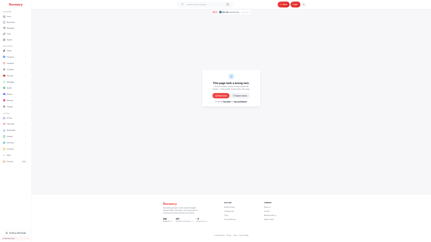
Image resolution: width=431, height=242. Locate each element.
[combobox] (205, 4)
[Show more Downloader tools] (25, 130)
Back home (222, 95)
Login (295, 4)
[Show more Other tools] (25, 155)
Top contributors (230, 219)
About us (267, 207)
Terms (235, 235)
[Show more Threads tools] (25, 106)
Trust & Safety (243, 235)
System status (269, 219)
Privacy (228, 235)
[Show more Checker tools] (25, 136)
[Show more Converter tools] (25, 149)
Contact (266, 211)
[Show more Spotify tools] (25, 87)
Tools (226, 215)
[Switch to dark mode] (303, 4)
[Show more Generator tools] (25, 142)
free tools (227, 101)
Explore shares (241, 95)
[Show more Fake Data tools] (25, 123)
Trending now (229, 211)
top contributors (240, 101)
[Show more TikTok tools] (25, 50)
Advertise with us (270, 215)
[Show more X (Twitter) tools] (25, 69)
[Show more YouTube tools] (25, 75)
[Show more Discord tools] (25, 94)
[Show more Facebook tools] (25, 56)
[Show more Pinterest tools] (25, 100)
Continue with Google (17, 233)
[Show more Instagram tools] (25, 63)
